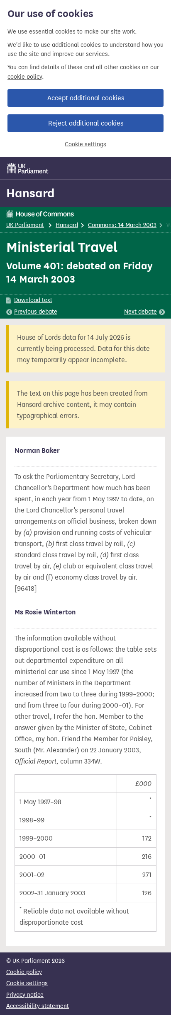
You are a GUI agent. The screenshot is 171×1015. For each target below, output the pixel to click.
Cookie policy (24, 972)
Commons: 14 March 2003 (122, 225)
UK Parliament (25, 225)
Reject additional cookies (85, 123)
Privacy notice (25, 994)
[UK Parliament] (27, 168)
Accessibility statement (37, 1006)
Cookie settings (85, 144)
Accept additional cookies (85, 98)
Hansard (30, 193)
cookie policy (24, 76)
